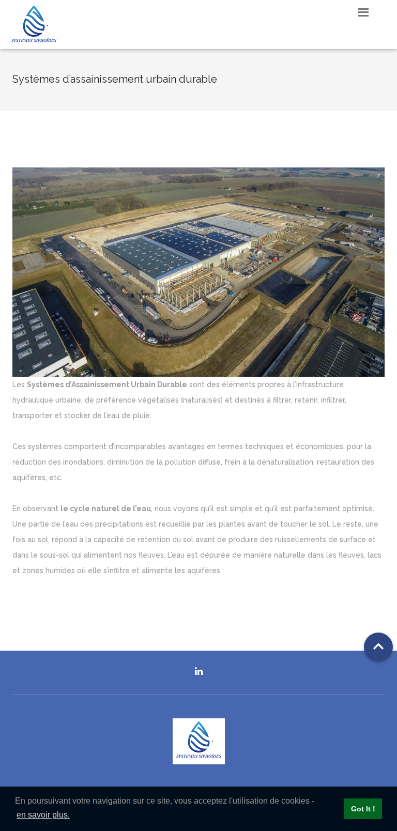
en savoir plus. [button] (43, 814)
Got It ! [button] (363, 809)
